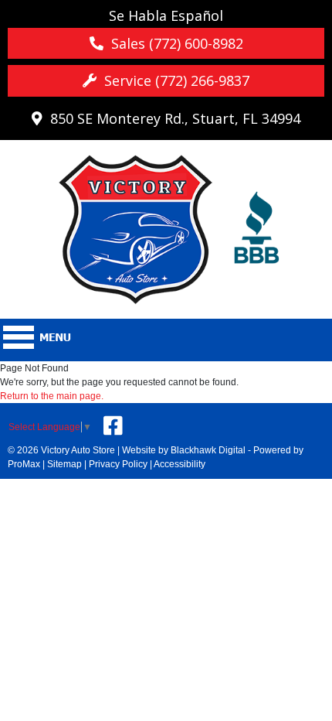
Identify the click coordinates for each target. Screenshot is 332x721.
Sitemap (64, 464)
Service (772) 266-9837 (173, 80)
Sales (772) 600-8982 (173, 43)
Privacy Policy (118, 464)
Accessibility (179, 464)
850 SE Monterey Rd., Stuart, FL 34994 (171, 118)
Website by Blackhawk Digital (184, 450)
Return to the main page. (51, 396)
